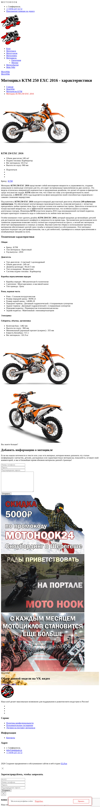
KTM (10, 181)
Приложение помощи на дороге (20, 11)
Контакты (10, 738)
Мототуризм (11, 53)
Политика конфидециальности (20, 723)
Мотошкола (11, 58)
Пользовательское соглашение (19, 725)
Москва (14, 63)
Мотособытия (12, 65)
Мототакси (11, 51)
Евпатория (16, 60)
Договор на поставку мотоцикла (20, 728)
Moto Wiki (10, 67)
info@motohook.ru (14, 750)
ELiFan (64, 763)
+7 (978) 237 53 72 (14, 9)
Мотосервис (11, 56)
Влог (8, 48)
